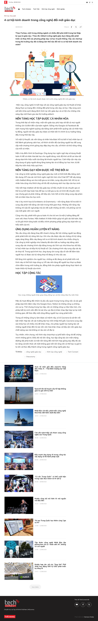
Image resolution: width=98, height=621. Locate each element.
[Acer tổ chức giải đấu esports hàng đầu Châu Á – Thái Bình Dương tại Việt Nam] (18, 373)
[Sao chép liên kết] (80, 27)
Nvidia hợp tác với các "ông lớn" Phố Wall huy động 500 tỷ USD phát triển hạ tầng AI (50, 566)
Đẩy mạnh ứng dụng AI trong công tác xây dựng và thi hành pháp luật (50, 456)
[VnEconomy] (5, 2)
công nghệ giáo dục (33, 352)
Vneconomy (30, 356)
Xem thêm (35, 587)
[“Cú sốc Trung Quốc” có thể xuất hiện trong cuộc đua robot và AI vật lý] (18, 483)
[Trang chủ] (19, 9)
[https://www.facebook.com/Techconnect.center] (89, 2)
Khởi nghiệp (61, 9)
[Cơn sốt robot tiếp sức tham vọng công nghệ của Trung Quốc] (18, 439)
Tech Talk (36, 9)
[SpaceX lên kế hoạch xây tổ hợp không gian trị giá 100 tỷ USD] (18, 395)
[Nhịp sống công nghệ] (10, 9)
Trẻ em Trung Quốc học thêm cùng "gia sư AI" (50, 521)
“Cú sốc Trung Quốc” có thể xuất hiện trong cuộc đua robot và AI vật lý (50, 478)
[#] (87, 2)
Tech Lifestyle (26, 9)
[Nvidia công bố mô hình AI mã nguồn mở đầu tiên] (18, 505)
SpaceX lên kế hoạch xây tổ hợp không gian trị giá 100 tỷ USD (50, 390)
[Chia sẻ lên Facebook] (71, 27)
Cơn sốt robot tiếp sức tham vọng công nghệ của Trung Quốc (50, 434)
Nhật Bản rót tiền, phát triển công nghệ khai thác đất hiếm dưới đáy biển (50, 412)
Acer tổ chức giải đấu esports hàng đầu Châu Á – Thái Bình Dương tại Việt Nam (50, 369)
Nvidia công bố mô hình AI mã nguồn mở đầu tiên (50, 499)
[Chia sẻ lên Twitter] (76, 27)
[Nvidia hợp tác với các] (18, 571)
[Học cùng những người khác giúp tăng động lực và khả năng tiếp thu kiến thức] (49, 284)
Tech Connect (73, 352)
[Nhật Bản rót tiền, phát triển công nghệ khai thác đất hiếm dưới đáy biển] (18, 417)
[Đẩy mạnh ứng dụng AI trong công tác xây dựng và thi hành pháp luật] (18, 461)
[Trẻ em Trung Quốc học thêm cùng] (18, 527)
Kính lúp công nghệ (48, 9)
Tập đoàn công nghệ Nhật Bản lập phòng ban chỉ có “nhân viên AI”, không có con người (50, 544)
